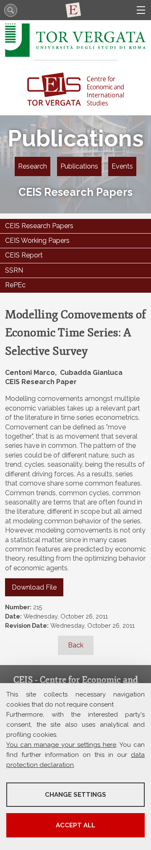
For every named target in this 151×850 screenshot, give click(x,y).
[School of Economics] (75, 10)
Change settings (75, 794)
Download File (34, 587)
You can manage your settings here (61, 745)
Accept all (75, 825)
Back (75, 645)
